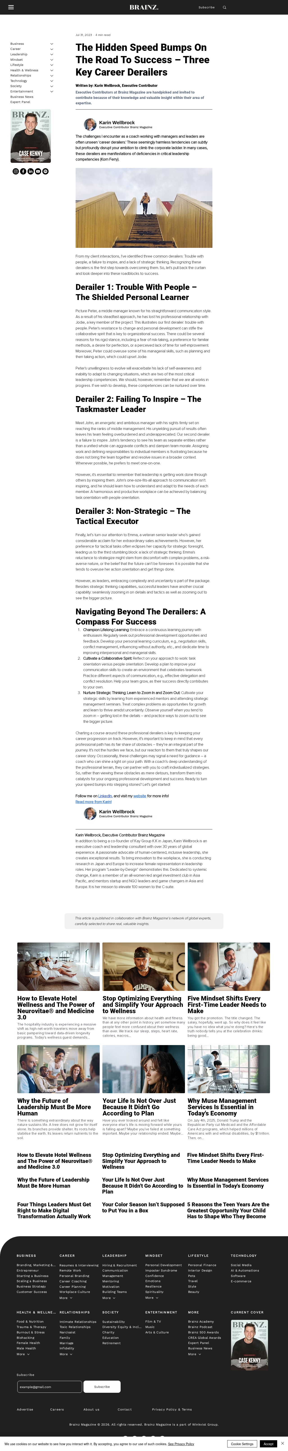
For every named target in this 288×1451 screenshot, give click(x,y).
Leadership (18, 54)
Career (15, 49)
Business (17, 43)
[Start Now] (58, 1017)
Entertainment (21, 91)
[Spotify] (45, 171)
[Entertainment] (52, 91)
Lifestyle (16, 65)
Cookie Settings (242, 1444)
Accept (268, 1444)
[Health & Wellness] (52, 70)
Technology (18, 81)
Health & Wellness (24, 70)
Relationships (20, 75)
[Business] (52, 44)
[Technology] (52, 81)
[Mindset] (52, 60)
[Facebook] (23, 171)
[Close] (282, 1443)
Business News (21, 97)
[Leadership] (52, 54)
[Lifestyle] (52, 65)
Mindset (16, 59)
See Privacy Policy (181, 1444)
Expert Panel (20, 102)
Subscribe (207, 7)
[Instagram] (16, 171)
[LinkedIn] (30, 171)
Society (16, 86)
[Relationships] (52, 75)
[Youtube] (38, 171)
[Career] (52, 49)
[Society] (52, 86)
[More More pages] (71, 1298)
